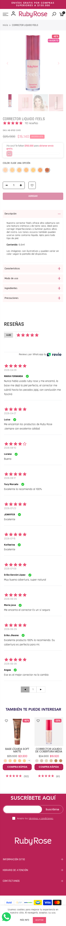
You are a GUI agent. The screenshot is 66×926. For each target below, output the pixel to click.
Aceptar (39, 920)
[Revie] (54, 354)
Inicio (5, 25)
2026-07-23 (10, 508)
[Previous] (7, 63)
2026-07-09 (10, 568)
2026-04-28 (10, 370)
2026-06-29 (10, 599)
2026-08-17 (10, 478)
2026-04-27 (10, 413)
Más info (24, 920)
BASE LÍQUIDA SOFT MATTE (17, 750)
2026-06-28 (10, 663)
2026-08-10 (10, 448)
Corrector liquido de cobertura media (48, 750)
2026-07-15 (9, 538)
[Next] (58, 63)
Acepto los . (35, 818)
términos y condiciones (41, 818)
